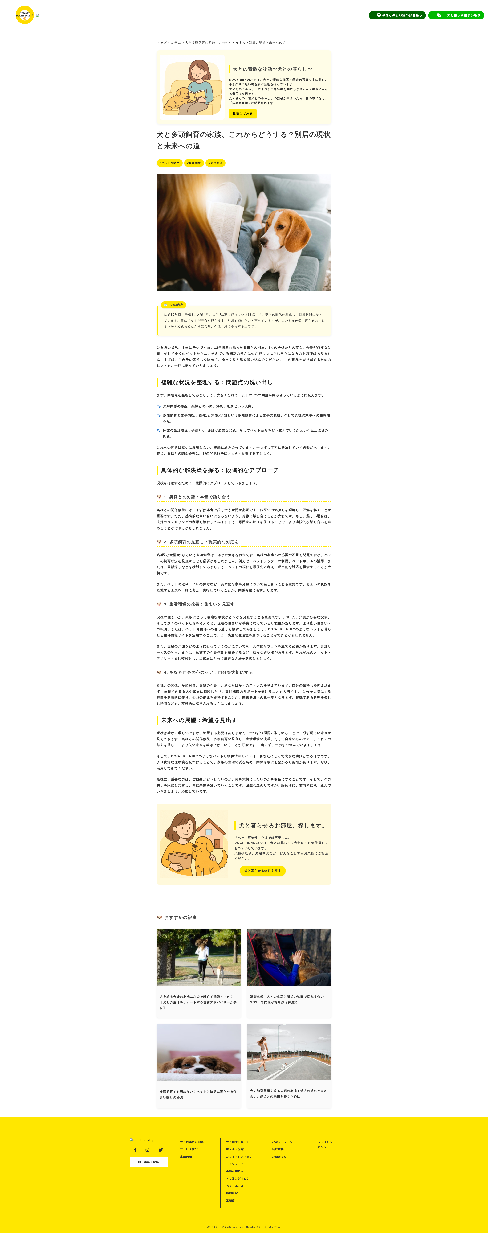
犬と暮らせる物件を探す (262, 870)
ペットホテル (235, 1186)
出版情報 (186, 1156)
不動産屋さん (235, 1171)
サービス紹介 (189, 1149)
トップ (162, 42)
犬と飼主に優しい (238, 1142)
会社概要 (278, 1149)
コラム (176, 42)
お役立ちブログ (282, 1142)
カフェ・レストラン (239, 1156)
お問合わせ (279, 1156)
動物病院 (232, 1193)
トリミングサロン (238, 1178)
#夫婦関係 (215, 163)
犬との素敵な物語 (192, 1142)
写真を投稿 (151, 1162)
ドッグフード (235, 1164)
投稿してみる (243, 113)
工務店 (230, 1200)
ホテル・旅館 (235, 1149)
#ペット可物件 (169, 163)
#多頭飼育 (194, 163)
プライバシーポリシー (327, 1144)
